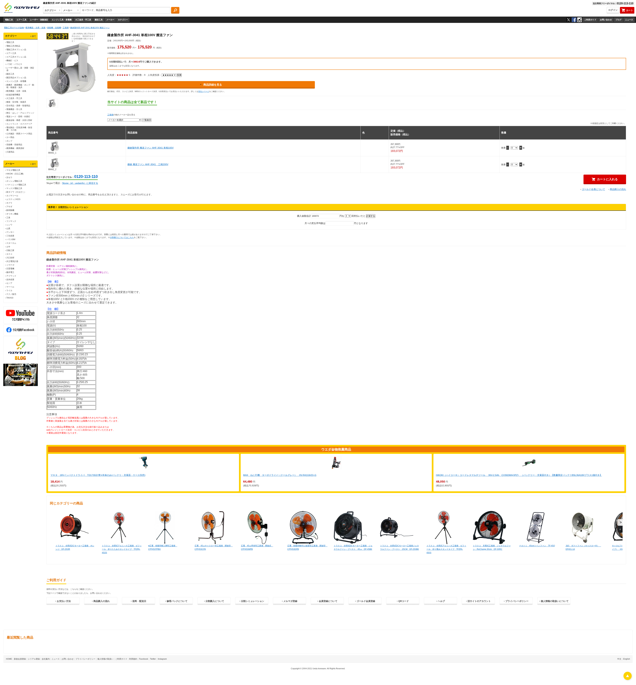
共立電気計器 (12, 261)
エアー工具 (21, 20)
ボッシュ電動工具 (14, 181)
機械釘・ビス (12, 60)
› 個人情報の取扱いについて (554, 601)
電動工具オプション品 (16, 49)
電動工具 (9, 20)
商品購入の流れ (618, 189)
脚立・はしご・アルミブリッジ (20, 113)
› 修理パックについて (176, 601)
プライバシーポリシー (85, 659)
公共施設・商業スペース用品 (19, 133)
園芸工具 (99, 20)
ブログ (618, 20)
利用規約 (133, 659)
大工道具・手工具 (83, 20)
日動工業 (10, 250)
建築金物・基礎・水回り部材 (19, 120)
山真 (8, 228)
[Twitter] (568, 19)
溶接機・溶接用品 (14, 144)
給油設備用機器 (13, 95)
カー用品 (10, 137)
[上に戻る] (627, 679)
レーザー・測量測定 (39, 20)
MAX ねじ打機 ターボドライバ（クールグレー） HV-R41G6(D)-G (279, 475)
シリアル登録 (34, 659)
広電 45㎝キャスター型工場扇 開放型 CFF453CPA (214, 547)
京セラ (9, 177)
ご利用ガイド (590, 20)
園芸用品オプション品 (16, 77)
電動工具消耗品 (13, 46)
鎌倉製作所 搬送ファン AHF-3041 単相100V (151, 147)
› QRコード (403, 601)
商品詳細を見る (212, 84)
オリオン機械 (12, 214)
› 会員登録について (327, 601)
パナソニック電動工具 (16, 185)
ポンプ (9, 141)
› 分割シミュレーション (251, 601)
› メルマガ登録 (289, 601)
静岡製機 (10, 210)
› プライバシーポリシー (516, 601)
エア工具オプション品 (16, 57)
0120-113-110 (86, 176)
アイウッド (11, 276)
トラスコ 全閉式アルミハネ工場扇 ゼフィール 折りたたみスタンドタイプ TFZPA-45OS (122, 549)
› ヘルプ (440, 601)
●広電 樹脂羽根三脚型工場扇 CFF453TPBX (162, 547)
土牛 (8, 247)
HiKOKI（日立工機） (15, 174)
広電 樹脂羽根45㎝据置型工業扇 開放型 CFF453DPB (307, 547)
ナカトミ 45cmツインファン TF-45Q (537, 546)
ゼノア (9, 283)
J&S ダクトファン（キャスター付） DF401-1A (583, 547)
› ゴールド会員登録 (365, 601)
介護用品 (10, 152)
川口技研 (10, 258)
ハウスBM (10, 239)
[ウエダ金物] (21, 8)
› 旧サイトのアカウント (478, 601)
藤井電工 (10, 272)
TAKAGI (9, 298)
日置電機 (10, 268)
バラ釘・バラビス (14, 64)
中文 (619, 659)
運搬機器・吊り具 (14, 109)
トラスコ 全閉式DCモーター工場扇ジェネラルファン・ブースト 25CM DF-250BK (399, 547)
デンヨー (10, 232)
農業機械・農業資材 (15, 148)
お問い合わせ (606, 20)
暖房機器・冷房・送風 (16, 91)
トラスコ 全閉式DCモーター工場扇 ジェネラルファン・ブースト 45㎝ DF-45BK (353, 547)
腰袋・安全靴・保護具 (16, 102)
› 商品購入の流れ (101, 601)
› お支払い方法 (63, 601)
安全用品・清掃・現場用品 (18, 105)
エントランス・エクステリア (19, 124)
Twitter (153, 659)
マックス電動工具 (14, 188)
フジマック (11, 221)
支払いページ (203, 91)
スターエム (11, 243)
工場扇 (110, 115)
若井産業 (10, 279)
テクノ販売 (11, 294)
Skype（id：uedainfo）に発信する (80, 183)
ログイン (613, 10)
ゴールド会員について (593, 189)
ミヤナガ (10, 265)
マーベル (10, 287)
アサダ (9, 206)
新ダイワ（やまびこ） (16, 192)
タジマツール (12, 196)
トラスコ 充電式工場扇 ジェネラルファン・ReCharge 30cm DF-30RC (492, 547)
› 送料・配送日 (138, 601)
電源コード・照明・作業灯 (18, 116)
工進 (8, 217)
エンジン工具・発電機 (62, 20)
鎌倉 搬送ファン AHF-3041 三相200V (148, 164)
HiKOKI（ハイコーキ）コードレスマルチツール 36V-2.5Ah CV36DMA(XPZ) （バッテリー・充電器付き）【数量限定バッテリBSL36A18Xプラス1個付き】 (519, 475)
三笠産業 (10, 236)
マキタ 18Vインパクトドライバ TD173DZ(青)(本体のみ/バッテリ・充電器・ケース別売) (98, 475)
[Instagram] (579, 19)
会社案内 (46, 659)
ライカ (9, 290)
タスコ (9, 254)
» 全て (33, 36)
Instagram (162, 659)
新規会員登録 (20, 659)
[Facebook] (574, 19)
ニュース (629, 20)
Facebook (143, 659)
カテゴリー (123, 20)
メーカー (110, 20)
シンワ (9, 225)
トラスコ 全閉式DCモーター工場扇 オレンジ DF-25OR (74, 547)
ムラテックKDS (13, 199)
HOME (9, 659)
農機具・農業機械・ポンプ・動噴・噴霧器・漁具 (20, 86)
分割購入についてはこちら (122, 237)
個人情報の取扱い (105, 659)
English (626, 659)
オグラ (9, 203)
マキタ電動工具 (13, 170)
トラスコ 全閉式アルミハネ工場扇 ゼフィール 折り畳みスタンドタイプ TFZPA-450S (446, 549)
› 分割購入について (214, 601)
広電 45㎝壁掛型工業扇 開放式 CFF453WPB (257, 547)
